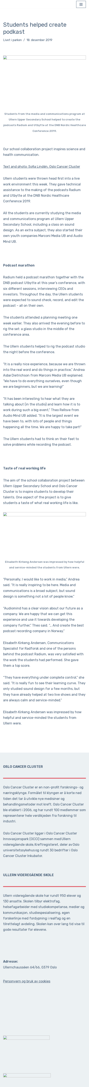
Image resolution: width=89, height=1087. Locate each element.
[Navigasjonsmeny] (81, 5)
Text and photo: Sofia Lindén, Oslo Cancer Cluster (41, 168)
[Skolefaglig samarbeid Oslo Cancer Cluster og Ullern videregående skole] (7, 5)
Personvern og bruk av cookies (26, 981)
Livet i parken (12, 41)
